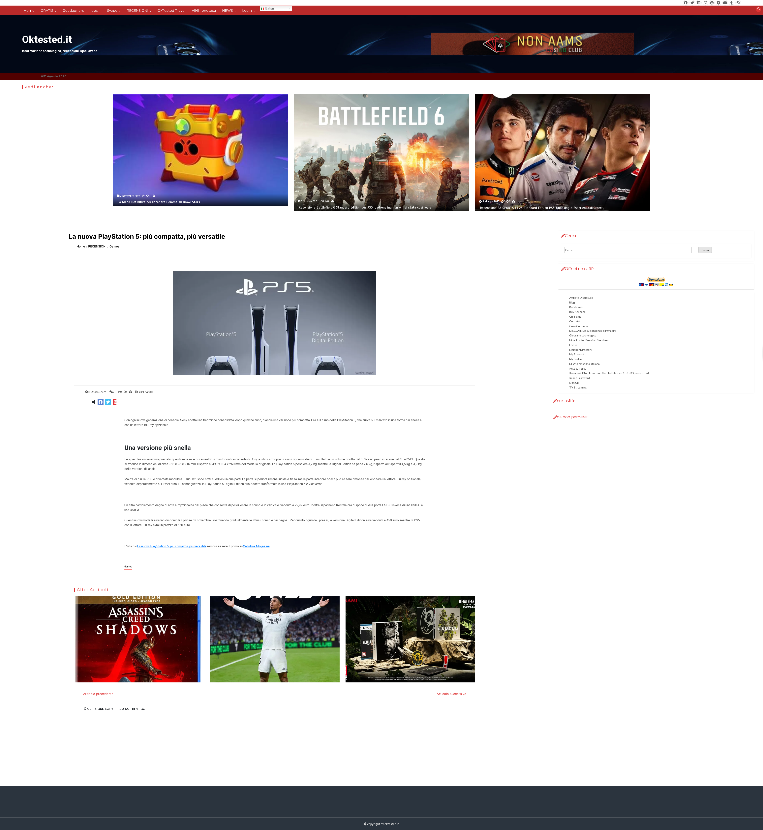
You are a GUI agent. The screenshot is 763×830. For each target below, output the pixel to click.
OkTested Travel (172, 11)
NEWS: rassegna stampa (584, 363)
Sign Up (574, 382)
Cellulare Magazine (256, 546)
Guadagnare (73, 11)
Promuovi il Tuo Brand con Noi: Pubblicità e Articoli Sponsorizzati (609, 373)
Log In (573, 345)
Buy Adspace (577, 311)
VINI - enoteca (204, 11)
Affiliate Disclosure (581, 297)
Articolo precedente (98, 694)
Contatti (574, 321)
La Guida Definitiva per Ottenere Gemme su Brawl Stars (158, 202)
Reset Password (579, 378)
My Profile (575, 359)
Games (128, 566)
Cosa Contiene (578, 326)
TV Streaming (578, 387)
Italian (269, 8)
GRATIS (47, 11)
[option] (200, 150)
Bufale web (576, 307)
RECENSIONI (137, 11)
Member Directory (580, 349)
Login (247, 11)
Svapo (112, 11)
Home (29, 11)
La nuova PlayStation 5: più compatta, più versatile (171, 546)
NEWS (227, 11)
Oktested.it (47, 39)
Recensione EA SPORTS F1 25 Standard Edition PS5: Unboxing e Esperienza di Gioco (541, 208)
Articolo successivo (451, 694)
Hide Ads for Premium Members (589, 340)
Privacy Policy (577, 368)
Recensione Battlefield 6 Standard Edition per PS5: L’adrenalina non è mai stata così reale (365, 207)
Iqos (94, 11)
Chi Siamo (575, 316)
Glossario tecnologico (582, 335)
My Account (576, 354)
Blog (572, 302)
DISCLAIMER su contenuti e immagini (592, 330)
